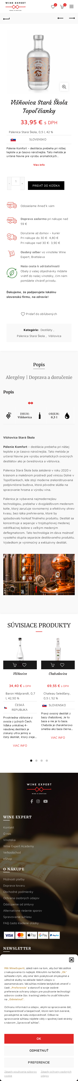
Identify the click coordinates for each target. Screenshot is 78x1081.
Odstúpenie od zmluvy (18, 904)
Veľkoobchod (12, 852)
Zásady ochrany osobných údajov (56, 1073)
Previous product (60, 18)
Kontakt (8, 827)
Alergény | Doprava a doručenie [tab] (39, 377)
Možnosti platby (14, 879)
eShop (7, 858)
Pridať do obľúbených (41, 314)
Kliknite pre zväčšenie (64, 87)
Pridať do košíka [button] (15, 665)
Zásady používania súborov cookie (20, 1073)
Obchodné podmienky (18, 891)
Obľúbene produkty (55, 5)
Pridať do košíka (46, 185)
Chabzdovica (58, 674)
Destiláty (46, 330)
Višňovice (20, 674)
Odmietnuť (39, 1050)
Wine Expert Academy (18, 846)
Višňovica (54, 336)
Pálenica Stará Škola (31, 336)
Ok (39, 1038)
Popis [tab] (39, 364)
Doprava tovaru (14, 885)
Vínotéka (9, 840)
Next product (71, 18)
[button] (71, 960)
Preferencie (39, 1062)
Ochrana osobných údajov (21, 898)
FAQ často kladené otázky (21, 923)
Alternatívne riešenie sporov (22, 910)
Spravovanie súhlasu (17, 917)
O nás (7, 833)
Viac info (39, 164)
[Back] (6, 18)
